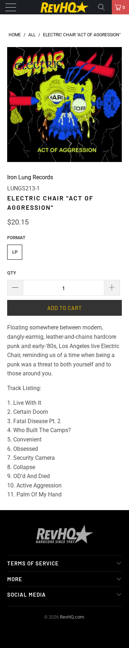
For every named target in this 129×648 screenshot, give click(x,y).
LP (15, 252)
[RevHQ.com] (64, 7)
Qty (11, 273)
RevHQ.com (72, 617)
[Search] (103, 7)
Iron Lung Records (30, 177)
